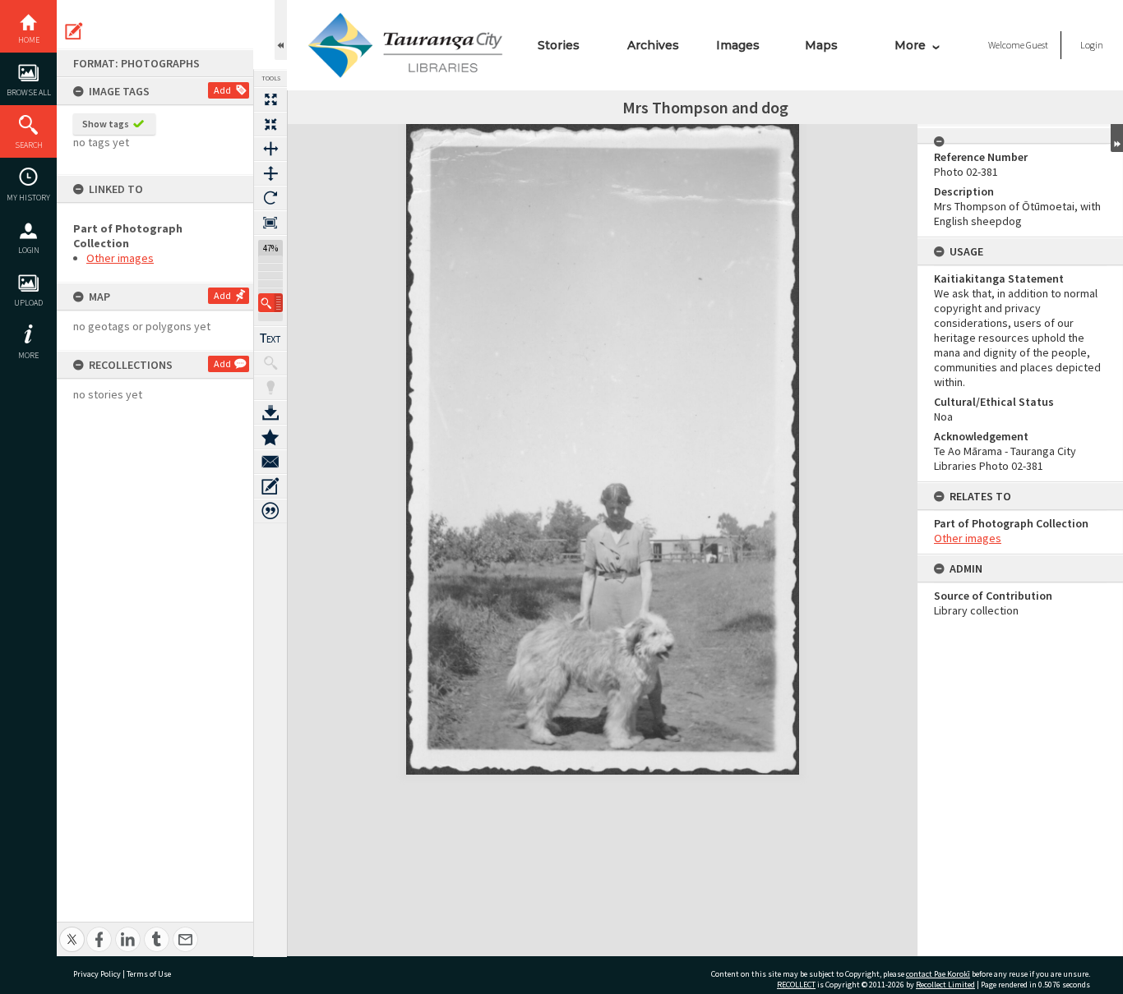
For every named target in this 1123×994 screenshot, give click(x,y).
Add (222, 90)
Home (28, 40)
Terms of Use (149, 974)
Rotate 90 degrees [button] (270, 198)
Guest (1037, 45)
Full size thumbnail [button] (270, 99)
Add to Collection (270, 437)
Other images (120, 258)
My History (28, 197)
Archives (653, 45)
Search (29, 145)
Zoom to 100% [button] (270, 222)
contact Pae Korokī (938, 974)
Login (28, 250)
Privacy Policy (97, 974)
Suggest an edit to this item (74, 31)
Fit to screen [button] (270, 124)
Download (270, 412)
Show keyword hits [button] (270, 363)
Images (738, 45)
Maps (821, 45)
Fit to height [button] (270, 173)
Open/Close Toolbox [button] (281, 30)
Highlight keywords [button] (270, 387)
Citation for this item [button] (270, 511)
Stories (559, 45)
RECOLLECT (796, 984)
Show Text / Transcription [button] (270, 338)
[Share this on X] (72, 930)
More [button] (28, 355)
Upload (28, 302)
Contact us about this (270, 461)
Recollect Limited (945, 984)
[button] (270, 302)
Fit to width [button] (270, 148)
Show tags (105, 123)
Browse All (29, 92)
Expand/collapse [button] (1117, 138)
